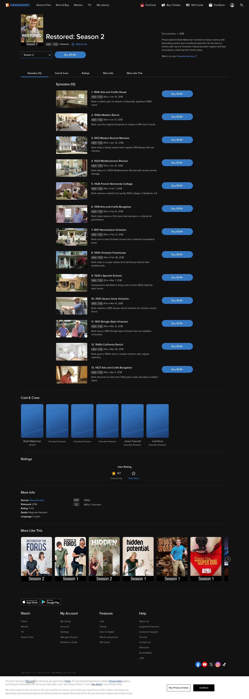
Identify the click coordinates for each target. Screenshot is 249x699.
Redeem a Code (68, 642)
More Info (108, 73)
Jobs (141, 658)
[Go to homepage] (17, 5)
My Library (65, 621)
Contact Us (145, 642)
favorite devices (186, 56)
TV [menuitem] (89, 5)
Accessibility (145, 652)
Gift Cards (105, 642)
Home (24, 621)
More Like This (134, 73)
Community (116, 478)
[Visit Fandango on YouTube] (205, 664)
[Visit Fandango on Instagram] (218, 664)
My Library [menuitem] (103, 5)
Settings (64, 631)
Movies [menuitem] (78, 5)
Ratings (86, 73)
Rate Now (134, 478)
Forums (143, 637)
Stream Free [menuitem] (43, 5)
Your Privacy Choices (179, 687)
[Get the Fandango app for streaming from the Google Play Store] (50, 602)
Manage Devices (69, 637)
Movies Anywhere (109, 637)
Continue (204, 687)
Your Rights (96, 684)
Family (103, 626)
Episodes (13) (35, 73)
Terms (68, 681)
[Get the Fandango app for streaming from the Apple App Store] (30, 602)
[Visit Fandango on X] (211, 664)
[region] (124, 687)
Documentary (37, 500)
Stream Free (27, 637)
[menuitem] (194, 5)
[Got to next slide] (228, 559)
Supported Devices (149, 626)
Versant (30, 681)
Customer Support (148, 631)
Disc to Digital (107, 631)
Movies (24, 626)
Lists (102, 621)
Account (64, 626)
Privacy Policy (116, 681)
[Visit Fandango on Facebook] (198, 664)
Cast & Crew (61, 73)
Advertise (144, 647)
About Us (144, 621)
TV (22, 631)
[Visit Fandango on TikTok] (224, 664)
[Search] (242, 5)
